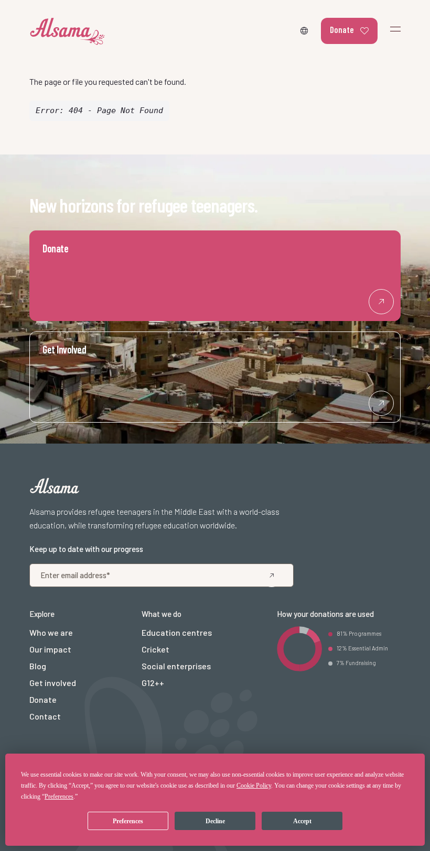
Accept (302, 821)
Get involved (52, 683)
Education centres (177, 632)
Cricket (155, 649)
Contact (45, 716)
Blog (37, 666)
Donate (342, 29)
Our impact (50, 649)
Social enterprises (176, 666)
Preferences (128, 821)
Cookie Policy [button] (253, 785)
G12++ (153, 683)
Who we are (51, 632)
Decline (215, 821)
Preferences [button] (59, 796)
